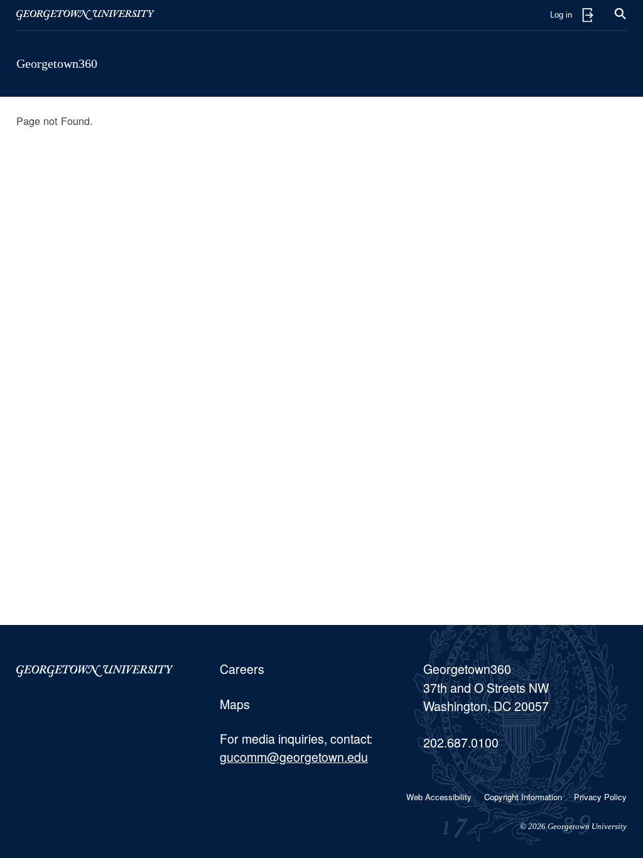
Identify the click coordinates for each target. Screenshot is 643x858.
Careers (242, 669)
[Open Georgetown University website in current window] (85, 15)
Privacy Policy (600, 797)
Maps (235, 704)
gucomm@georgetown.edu (294, 757)
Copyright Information (523, 797)
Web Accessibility (439, 797)
